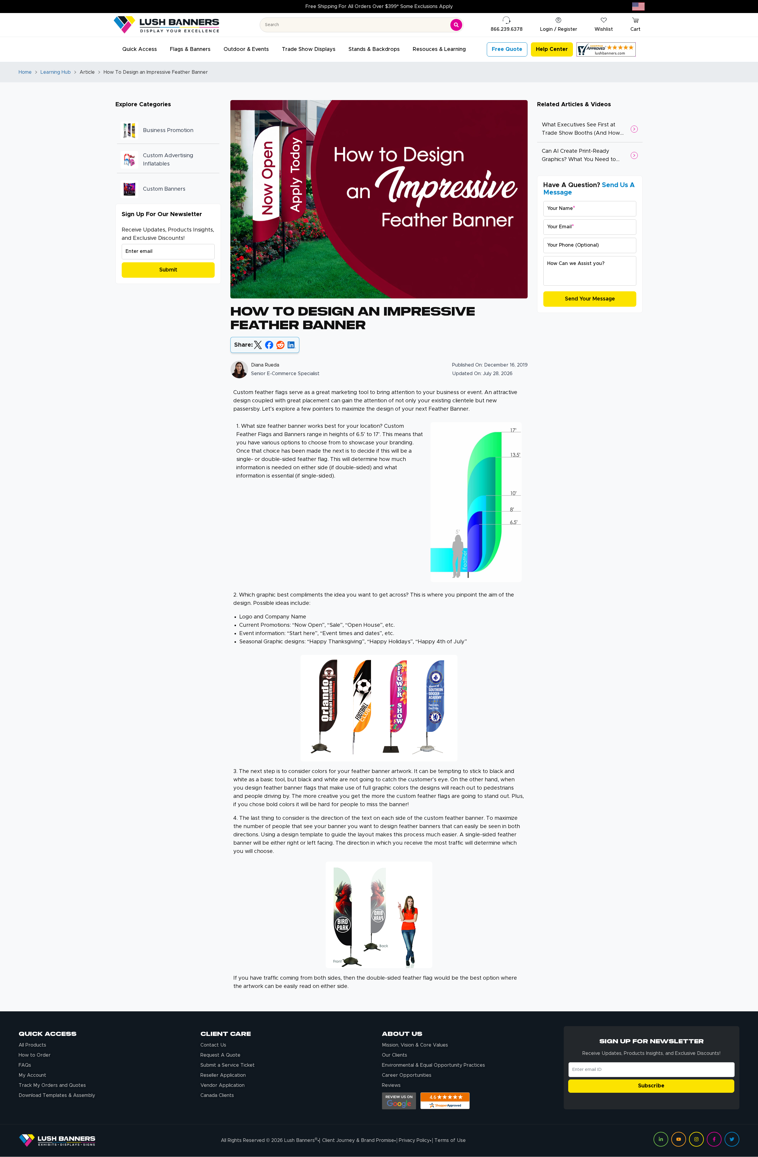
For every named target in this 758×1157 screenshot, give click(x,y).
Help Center (552, 49)
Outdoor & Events (246, 49)
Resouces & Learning (439, 49)
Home (25, 72)
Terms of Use (450, 1140)
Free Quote (507, 49)
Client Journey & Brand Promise (358, 1140)
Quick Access (139, 49)
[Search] (456, 25)
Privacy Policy (414, 1140)
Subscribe (651, 1086)
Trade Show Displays (308, 49)
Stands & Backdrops (374, 49)
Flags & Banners (190, 49)
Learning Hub (56, 72)
